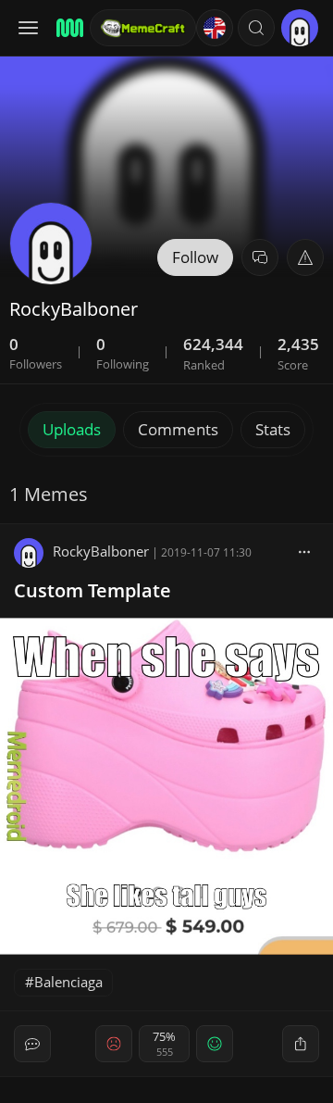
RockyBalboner (101, 551)
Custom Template (92, 590)
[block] (304, 551)
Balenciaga (68, 981)
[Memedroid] (67, 28)
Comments (178, 429)
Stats (272, 429)
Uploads (72, 429)
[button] (256, 27)
